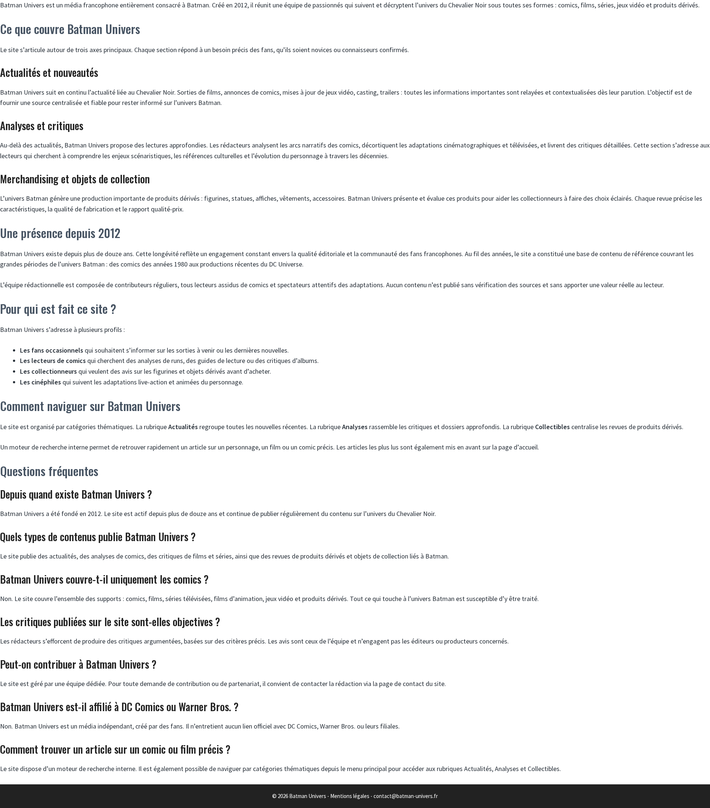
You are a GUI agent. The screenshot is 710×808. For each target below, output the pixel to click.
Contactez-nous (435, 66)
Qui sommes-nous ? (347, 66)
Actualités (267, 66)
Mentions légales (349, 795)
